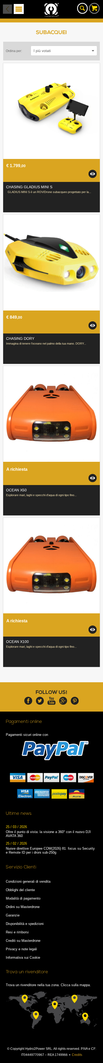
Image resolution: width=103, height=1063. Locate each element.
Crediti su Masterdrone (23, 941)
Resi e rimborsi (17, 932)
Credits (77, 1055)
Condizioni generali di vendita (28, 881)
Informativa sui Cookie (23, 957)
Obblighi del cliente (20, 890)
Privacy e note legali (21, 949)
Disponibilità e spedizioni (25, 924)
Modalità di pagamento (23, 898)
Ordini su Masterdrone (23, 907)
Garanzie (13, 915)
